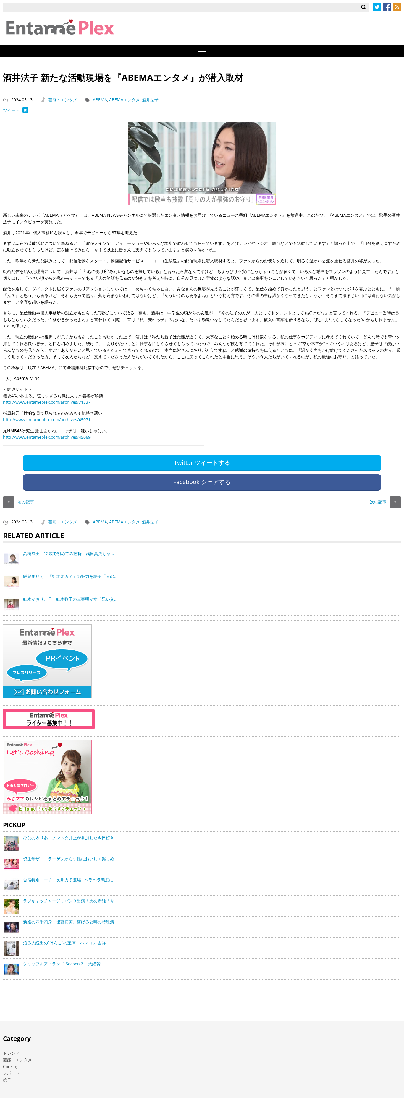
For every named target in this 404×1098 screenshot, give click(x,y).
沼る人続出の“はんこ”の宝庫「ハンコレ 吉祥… (66, 943)
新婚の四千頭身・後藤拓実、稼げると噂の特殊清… (70, 922)
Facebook (387, 7)
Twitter (377, 7)
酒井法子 (150, 99)
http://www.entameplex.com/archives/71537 (47, 402)
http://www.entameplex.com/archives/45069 (47, 437)
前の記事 (21, 501)
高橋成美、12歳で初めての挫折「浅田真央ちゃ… (68, 553)
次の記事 (383, 501)
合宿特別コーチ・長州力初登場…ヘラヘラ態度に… (70, 879)
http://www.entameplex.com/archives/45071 (47, 419)
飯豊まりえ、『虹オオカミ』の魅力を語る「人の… (70, 576)
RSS (397, 7)
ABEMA (100, 99)
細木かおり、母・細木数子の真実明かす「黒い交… (70, 599)
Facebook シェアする (202, 482)
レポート (11, 1073)
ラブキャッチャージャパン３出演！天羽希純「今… (70, 901)
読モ (7, 1079)
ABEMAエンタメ (124, 99)
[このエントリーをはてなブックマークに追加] (25, 111)
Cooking (11, 1066)
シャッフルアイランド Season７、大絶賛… (63, 964)
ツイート (11, 110)
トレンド (11, 1053)
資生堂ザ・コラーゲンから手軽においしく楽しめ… (70, 858)
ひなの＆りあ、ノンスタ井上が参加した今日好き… (70, 837)
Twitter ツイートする (202, 463)
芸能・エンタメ (62, 99)
